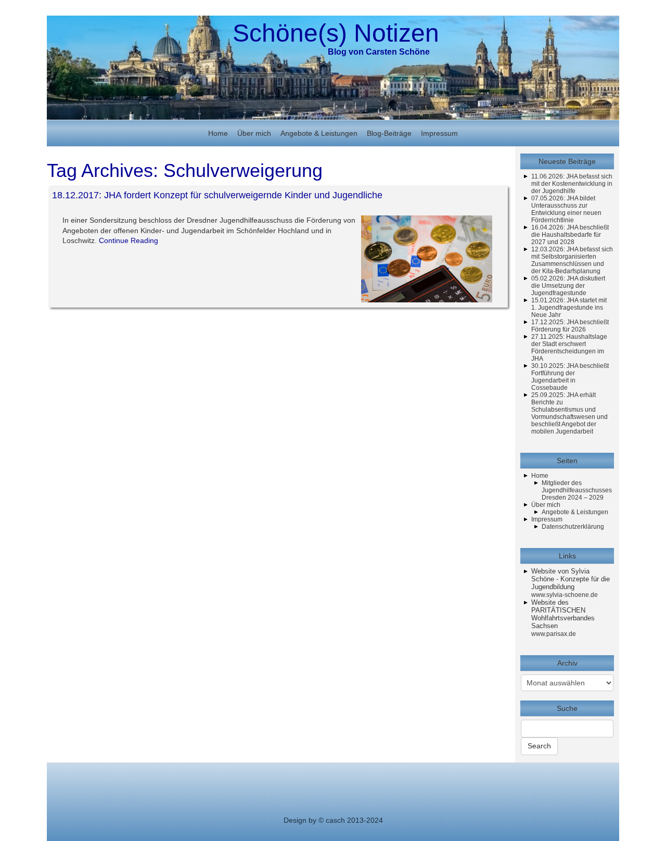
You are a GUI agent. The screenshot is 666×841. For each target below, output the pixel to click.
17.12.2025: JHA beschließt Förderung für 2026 (570, 325)
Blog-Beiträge (389, 133)
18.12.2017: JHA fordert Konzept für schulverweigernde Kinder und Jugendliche (217, 195)
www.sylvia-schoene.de (564, 594)
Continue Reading (128, 240)
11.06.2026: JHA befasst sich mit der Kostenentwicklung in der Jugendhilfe (571, 184)
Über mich (254, 133)
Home (218, 133)
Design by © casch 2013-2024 (333, 820)
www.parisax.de (553, 634)
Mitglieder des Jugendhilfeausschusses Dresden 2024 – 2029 (577, 490)
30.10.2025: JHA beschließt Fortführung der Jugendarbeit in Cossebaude (570, 376)
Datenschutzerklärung (573, 526)
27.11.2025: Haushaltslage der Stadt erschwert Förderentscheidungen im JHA (569, 347)
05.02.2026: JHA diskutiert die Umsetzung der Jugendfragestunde (568, 286)
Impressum (439, 133)
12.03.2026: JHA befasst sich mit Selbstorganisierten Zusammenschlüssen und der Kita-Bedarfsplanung (572, 260)
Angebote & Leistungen (318, 133)
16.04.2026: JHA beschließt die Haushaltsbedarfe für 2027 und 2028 (570, 235)
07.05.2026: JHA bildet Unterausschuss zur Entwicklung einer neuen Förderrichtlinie (566, 209)
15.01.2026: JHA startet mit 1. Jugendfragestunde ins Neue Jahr (569, 307)
